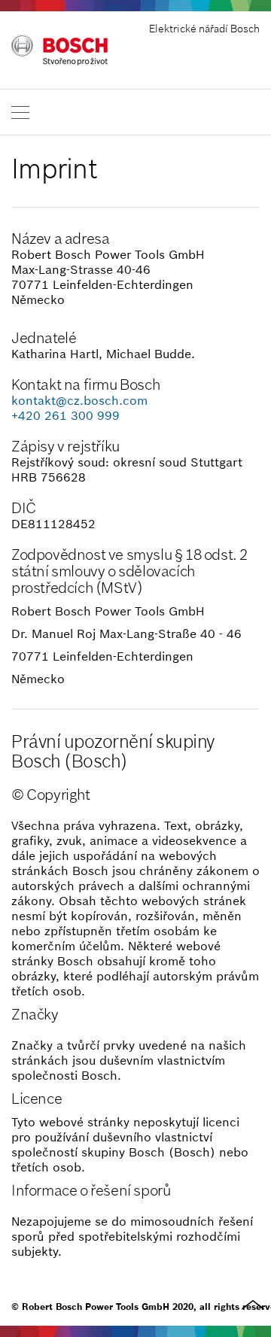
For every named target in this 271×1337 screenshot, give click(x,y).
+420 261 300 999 (65, 415)
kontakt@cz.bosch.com (79, 400)
